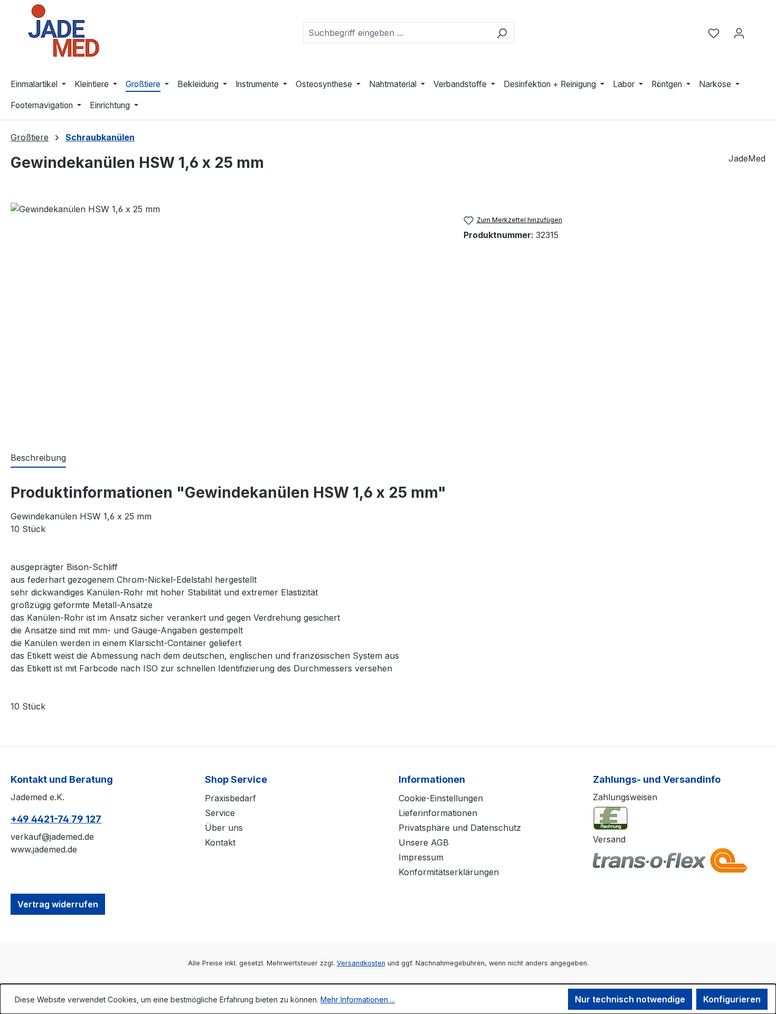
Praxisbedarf (230, 798)
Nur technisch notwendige (630, 999)
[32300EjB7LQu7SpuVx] (226, 316)
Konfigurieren (732, 999)
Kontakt (220, 842)
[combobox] (396, 32)
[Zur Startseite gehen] (63, 30)
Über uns (224, 827)
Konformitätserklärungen (449, 872)
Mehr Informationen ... (357, 999)
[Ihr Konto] (739, 32)
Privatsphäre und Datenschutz (460, 827)
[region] (226, 316)
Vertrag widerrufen (57, 904)
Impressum (421, 857)
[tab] (38, 458)
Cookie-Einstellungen (441, 798)
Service (220, 813)
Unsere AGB (424, 842)
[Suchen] (501, 32)
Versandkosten (361, 963)
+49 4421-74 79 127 (56, 819)
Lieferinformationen (438, 813)
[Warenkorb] (758, 29)
